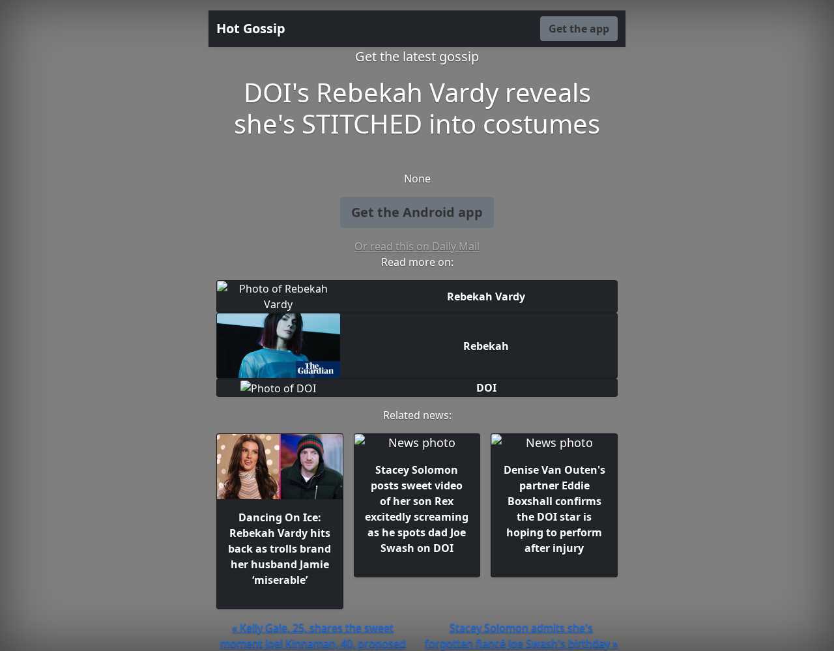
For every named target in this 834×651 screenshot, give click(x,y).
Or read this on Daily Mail (417, 246)
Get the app (579, 29)
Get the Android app (417, 212)
